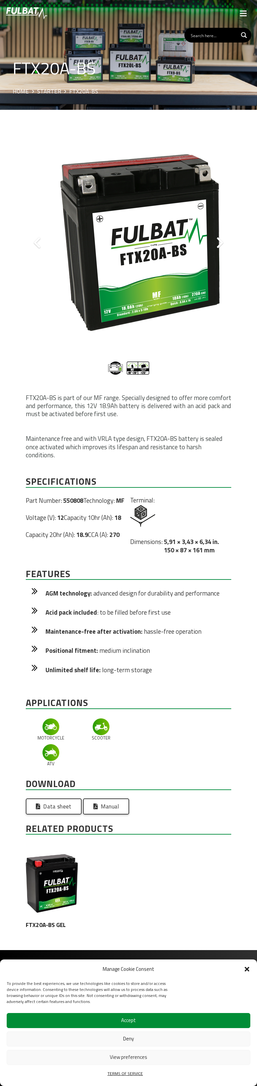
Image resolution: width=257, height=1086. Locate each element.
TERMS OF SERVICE (125, 1073)
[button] (247, 969)
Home (21, 92)
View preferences (128, 1057)
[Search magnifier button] (244, 35)
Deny (128, 1038)
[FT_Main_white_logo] (26, 13)
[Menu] (243, 13)
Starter (49, 92)
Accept (128, 1020)
